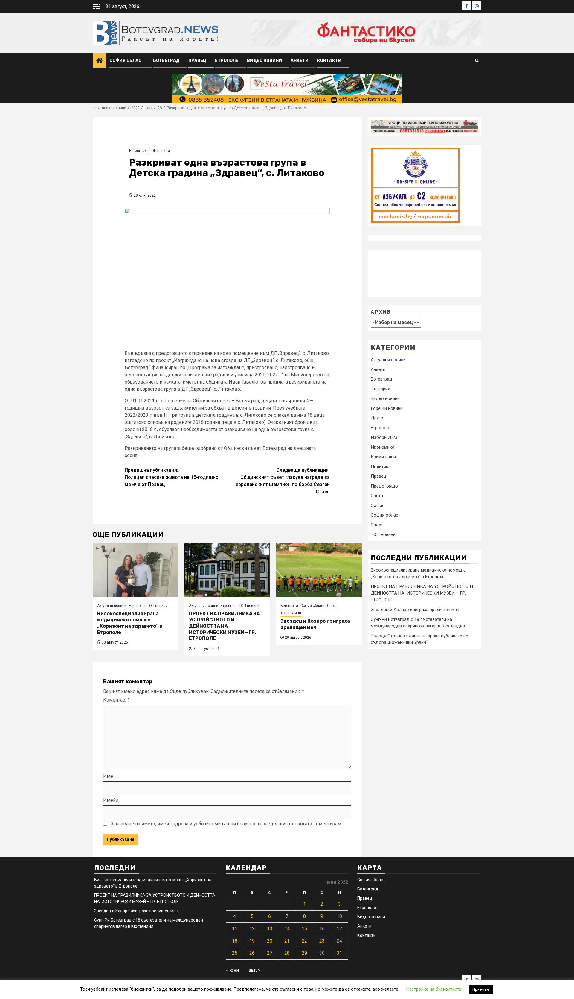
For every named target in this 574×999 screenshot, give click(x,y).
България (380, 389)
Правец (197, 60)
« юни (232, 970)
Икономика (382, 447)
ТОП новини (159, 151)
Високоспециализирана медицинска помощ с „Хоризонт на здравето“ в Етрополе (129, 623)
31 (339, 953)
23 (322, 941)
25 (234, 953)
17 (339, 928)
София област (126, 60)
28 (287, 953)
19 (252, 941)
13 (269, 928)
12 (252, 928)
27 (269, 953)
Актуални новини (111, 606)
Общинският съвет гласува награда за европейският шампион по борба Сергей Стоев (283, 480)
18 (234, 941)
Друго (377, 418)
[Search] (477, 61)
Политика (381, 466)
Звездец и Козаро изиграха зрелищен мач (315, 624)
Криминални (383, 457)
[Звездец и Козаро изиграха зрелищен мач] (319, 570)
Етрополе (226, 60)
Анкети (300, 60)
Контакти (329, 60)
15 (304, 928)
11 (234, 928)
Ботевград (166, 60)
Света (377, 496)
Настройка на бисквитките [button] (433, 989)
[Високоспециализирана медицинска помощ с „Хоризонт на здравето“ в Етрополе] (135, 570)
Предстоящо (384, 486)
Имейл (110, 800)
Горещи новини (387, 408)
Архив (381, 312)
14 (287, 928)
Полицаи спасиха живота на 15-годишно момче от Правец (172, 477)
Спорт (332, 606)
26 (252, 953)
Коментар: (116, 700)
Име (108, 776)
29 (304, 953)
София (377, 505)
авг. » (254, 970)
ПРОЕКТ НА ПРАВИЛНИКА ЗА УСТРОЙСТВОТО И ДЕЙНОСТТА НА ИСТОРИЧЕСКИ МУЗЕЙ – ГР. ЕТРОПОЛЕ (224, 626)
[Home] (99, 61)
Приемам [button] (480, 989)
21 (287, 941)
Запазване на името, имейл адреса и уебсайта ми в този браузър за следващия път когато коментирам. (226, 824)
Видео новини (264, 60)
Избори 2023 (384, 437)
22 (304, 941)
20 (269, 941)
